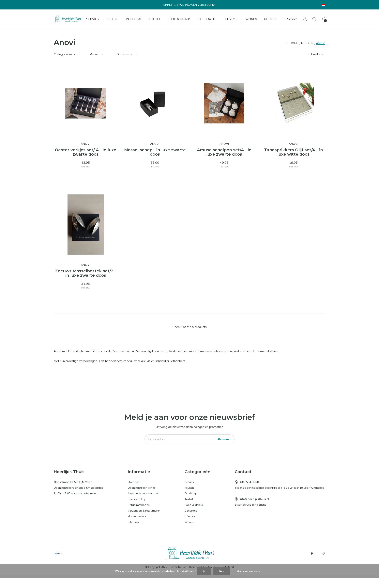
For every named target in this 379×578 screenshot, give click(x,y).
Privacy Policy (136, 499)
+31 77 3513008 (249, 482)
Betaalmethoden (139, 505)
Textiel (154, 19)
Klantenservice (137, 516)
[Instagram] (323, 554)
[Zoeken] (314, 19)
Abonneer (223, 439)
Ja (204, 571)
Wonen (251, 19)
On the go (133, 19)
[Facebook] (312, 554)
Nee (221, 571)
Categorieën (63, 54)
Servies (92, 19)
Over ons (133, 482)
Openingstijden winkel (142, 487)
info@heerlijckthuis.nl (254, 499)
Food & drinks (179, 19)
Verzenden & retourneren (144, 510)
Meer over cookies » (248, 571)
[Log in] (305, 19)
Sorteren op (125, 54)
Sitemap (133, 522)
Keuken (111, 19)
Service (292, 19)
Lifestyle (230, 19)
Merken (270, 19)
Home (294, 43)
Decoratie (207, 19)
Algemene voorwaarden (143, 493)
